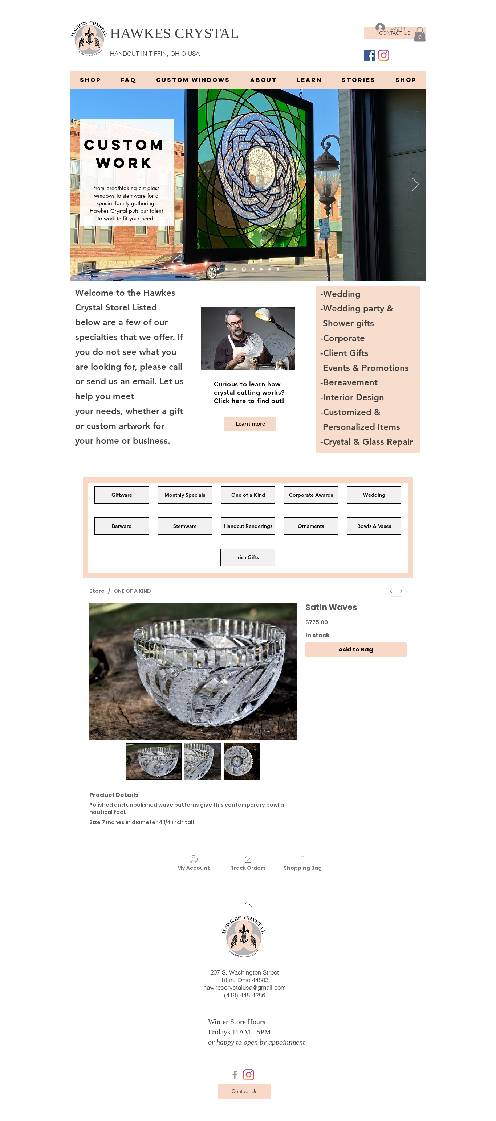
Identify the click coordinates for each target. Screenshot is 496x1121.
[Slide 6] (218, 269)
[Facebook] (369, 55)
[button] (420, 34)
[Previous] (80, 185)
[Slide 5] (253, 269)
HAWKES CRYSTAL (174, 33)
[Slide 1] (226, 269)
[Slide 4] (261, 269)
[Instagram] (383, 55)
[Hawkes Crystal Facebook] (234, 1074)
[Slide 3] (244, 269)
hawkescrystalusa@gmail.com (244, 987)
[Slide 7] (269, 269)
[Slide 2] (234, 269)
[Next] (415, 185)
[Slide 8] (278, 269)
